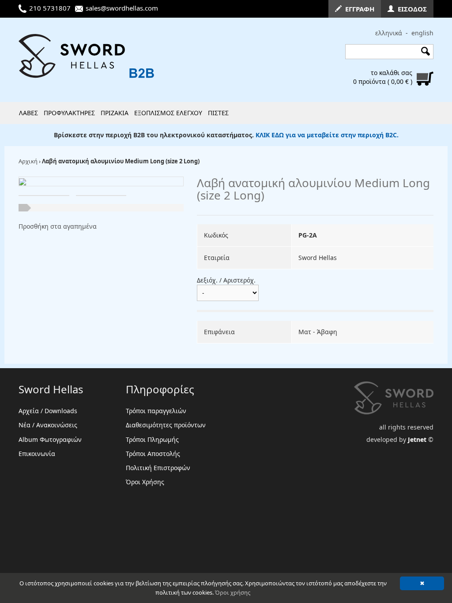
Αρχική (28, 161)
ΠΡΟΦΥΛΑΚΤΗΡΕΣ (69, 113)
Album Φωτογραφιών (50, 439)
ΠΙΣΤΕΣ (218, 113)
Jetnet (417, 439)
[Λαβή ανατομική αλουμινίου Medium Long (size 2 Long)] (22, 181)
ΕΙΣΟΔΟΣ (410, 8)
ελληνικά (388, 33)
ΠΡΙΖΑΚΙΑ (114, 113)
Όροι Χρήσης (145, 482)
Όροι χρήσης (232, 592)
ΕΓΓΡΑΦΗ (358, 8)
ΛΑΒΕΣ (28, 113)
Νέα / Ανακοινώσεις (48, 425)
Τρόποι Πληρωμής (152, 439)
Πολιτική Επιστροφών (158, 468)
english (422, 33)
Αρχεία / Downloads (48, 411)
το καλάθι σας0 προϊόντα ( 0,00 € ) (382, 77)
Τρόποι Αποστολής (153, 453)
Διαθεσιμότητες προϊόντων (166, 425)
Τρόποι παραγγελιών (156, 411)
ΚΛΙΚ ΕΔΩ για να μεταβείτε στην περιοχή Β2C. (327, 135)
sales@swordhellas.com (122, 8)
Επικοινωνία (37, 453)
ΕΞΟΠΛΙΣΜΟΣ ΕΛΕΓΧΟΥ (168, 113)
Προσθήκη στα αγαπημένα (58, 226)
